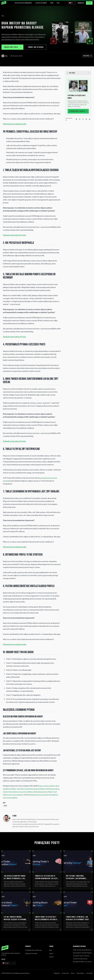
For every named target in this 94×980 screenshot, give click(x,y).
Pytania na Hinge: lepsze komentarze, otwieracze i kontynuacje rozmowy (80, 959)
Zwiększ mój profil (11, 47)
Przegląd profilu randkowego (23, 3)
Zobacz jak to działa (35, 47)
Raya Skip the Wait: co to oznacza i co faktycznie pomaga (82, 962)
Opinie (52, 3)
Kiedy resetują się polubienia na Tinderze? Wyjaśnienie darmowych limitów (82, 950)
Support (51, 957)
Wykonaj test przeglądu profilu (14, 124)
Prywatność (65, 973)
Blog (58, 3)
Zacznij (89, 3)
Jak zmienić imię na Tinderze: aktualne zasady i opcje (81, 956)
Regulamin (57, 973)
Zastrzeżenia (80, 973)
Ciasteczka (89, 973)
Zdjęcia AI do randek (41, 3)
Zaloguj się (81, 3)
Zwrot (73, 973)
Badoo (5, 805)
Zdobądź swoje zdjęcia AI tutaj (14, 235)
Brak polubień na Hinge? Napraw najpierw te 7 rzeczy (82, 953)
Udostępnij (86, 56)
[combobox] (8, 963)
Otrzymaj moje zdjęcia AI (77, 111)
